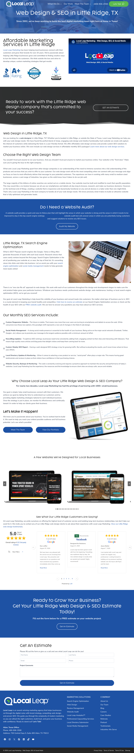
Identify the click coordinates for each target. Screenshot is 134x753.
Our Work (68, 3)
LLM (71, 583)
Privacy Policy (98, 750)
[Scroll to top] (129, 746)
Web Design (72, 704)
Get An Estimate (67, 626)
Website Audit (73, 712)
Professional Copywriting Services (80, 719)
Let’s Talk (37, 721)
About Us (104, 701)
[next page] (129, 547)
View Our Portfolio (50, 430)
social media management (33, 266)
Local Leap (7, 710)
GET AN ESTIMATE (110, 108)
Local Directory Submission (77, 722)
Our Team (104, 704)
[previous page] (33, 547)
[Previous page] (57, 578)
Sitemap (127, 750)
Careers (103, 712)
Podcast (103, 722)
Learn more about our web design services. (107, 146)
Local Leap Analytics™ (76, 715)
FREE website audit (33, 305)
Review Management (75, 708)
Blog (102, 708)
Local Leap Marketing (11, 50)
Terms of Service (109, 750)
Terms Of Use (119, 750)
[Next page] (76, 578)
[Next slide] (129, 483)
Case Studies (105, 715)
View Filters (16, 552)
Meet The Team (18, 430)
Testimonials (105, 726)
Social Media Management (77, 726)
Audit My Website (67, 226)
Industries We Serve (108, 729)
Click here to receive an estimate (69, 302)
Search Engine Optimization (78, 701)
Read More (43, 568)
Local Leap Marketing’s (54, 216)
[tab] (56, 509)
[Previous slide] (4, 483)
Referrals (104, 719)
